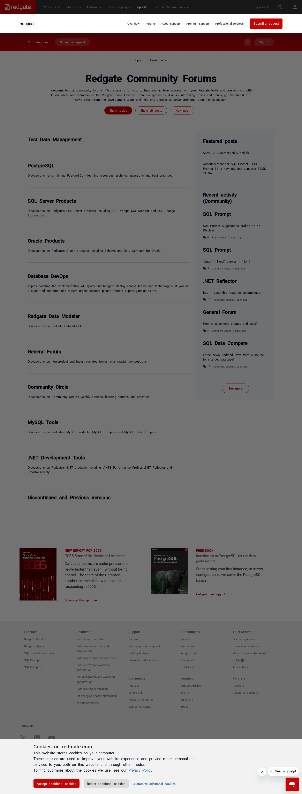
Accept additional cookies (56, 783)
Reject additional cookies (106, 783)
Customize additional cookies (154, 783)
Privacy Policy (140, 770)
